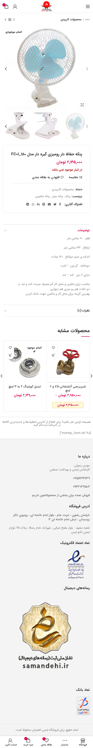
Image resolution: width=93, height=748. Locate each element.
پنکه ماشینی (42, 196)
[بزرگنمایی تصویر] (82, 105)
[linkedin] (38, 204)
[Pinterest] (43, 204)
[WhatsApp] (33, 204)
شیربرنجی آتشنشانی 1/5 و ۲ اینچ (68, 388)
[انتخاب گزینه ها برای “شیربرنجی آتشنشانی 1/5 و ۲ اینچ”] (53, 355)
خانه (87, 20)
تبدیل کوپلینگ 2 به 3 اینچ (25, 386)
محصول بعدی (5, 19)
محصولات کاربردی (71, 20)
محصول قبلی (14, 19)
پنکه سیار (57, 196)
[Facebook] (60, 204)
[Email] (49, 204)
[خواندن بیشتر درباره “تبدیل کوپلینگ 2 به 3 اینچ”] (10, 355)
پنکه (67, 196)
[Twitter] (55, 204)
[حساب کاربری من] (15, 6)
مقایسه (73, 177)
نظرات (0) (83, 310)
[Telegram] (27, 204)
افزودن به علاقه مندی (45, 177)
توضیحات (84, 230)
